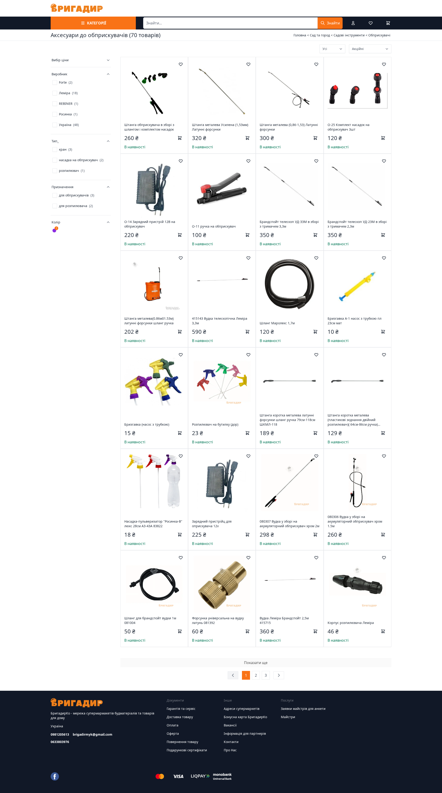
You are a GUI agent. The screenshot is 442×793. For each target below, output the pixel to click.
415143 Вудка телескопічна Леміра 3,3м (219, 320)
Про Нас (230, 750)
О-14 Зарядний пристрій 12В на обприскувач (149, 223)
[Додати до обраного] (180, 64)
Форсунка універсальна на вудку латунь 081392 (218, 620)
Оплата (172, 725)
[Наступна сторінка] (278, 675)
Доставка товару (180, 717)
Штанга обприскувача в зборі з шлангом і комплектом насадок (149, 127)
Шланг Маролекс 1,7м (277, 323)
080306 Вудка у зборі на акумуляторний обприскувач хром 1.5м (355, 521)
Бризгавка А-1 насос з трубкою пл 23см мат (354, 320)
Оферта (173, 733)
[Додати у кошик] (179, 138)
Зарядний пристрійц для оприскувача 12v (212, 523)
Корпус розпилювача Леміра (351, 622)
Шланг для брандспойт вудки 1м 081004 (150, 620)
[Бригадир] (77, 8)
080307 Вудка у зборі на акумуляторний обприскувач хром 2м (289, 523)
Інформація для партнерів (245, 733)
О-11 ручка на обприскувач (214, 226)
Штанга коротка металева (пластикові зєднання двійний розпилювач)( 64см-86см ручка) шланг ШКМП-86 (353, 420)
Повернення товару (182, 742)
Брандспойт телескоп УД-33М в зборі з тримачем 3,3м (289, 223)
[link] (62, 82)
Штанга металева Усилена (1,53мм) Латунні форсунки (220, 127)
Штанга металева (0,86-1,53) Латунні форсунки (289, 127)
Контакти (231, 742)
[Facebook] (55, 776)
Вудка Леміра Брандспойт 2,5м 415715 (284, 620)
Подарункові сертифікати (187, 750)
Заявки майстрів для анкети (303, 708)
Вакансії (230, 725)
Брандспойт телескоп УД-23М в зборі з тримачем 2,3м (357, 223)
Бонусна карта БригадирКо (245, 717)
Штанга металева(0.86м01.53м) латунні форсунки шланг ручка (149, 320)
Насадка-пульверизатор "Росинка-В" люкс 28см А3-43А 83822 (153, 523)
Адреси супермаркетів (241, 708)
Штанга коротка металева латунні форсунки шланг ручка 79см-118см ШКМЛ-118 (287, 420)
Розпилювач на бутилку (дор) (215, 424)
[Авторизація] (353, 23)
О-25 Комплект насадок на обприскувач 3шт (348, 127)
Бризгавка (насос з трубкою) (146, 424)
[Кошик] (388, 23)
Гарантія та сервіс (181, 708)
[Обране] (370, 23)
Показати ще (256, 662)
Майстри (288, 717)
